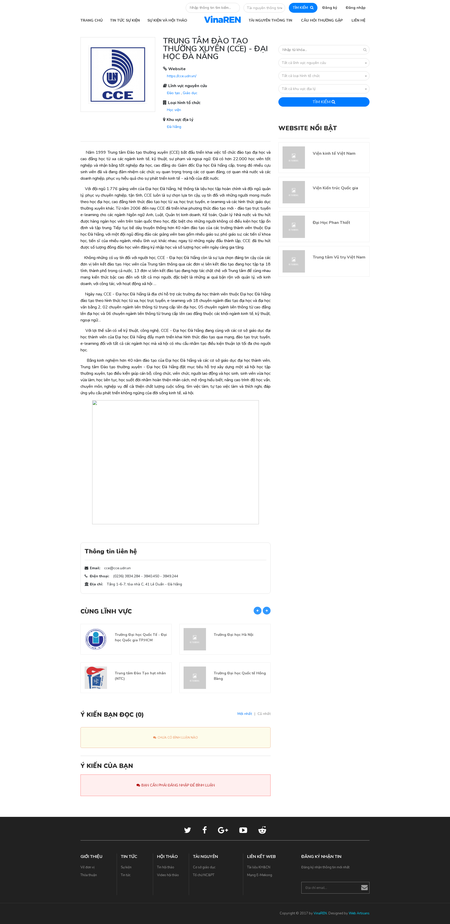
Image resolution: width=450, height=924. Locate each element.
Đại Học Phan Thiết (331, 222)
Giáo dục (190, 93)
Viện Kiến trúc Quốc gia (335, 188)
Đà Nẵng (174, 126)
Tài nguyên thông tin (264, 7)
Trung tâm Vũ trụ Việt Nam (339, 257)
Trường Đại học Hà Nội (233, 634)
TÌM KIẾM (301, 7)
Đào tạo (173, 93)
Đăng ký (329, 7)
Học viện (174, 109)
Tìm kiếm (322, 102)
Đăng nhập (356, 7)
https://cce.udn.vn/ (181, 76)
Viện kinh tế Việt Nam (334, 153)
